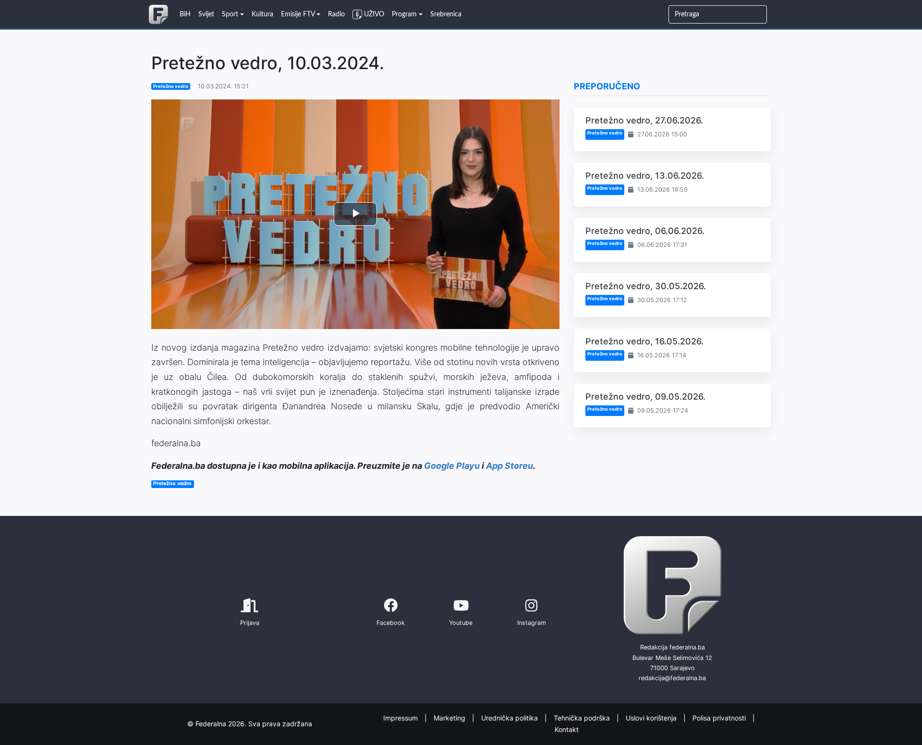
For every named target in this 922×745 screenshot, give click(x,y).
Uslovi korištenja (652, 717)
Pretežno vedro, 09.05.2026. (645, 396)
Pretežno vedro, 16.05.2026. (644, 341)
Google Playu (452, 466)
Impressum (401, 717)
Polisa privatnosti (720, 717)
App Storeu (509, 466)
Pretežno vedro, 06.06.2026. (644, 231)
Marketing (450, 717)
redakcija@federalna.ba (672, 678)
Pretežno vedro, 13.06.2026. (644, 176)
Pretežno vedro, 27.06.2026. (644, 120)
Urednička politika (510, 717)
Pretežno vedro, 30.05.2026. (645, 286)
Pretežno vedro (170, 86)
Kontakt (567, 729)
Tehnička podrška (583, 717)
